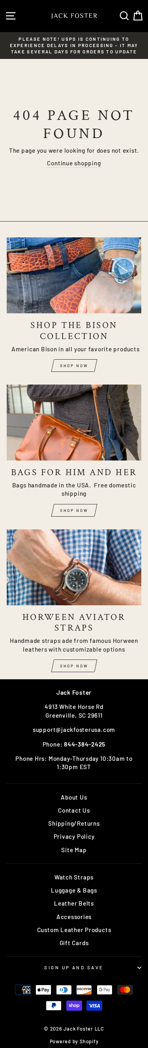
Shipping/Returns (73, 823)
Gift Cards (74, 942)
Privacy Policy (74, 836)
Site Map (73, 849)
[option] (74, 45)
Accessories (74, 916)
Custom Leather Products (74, 929)
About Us (74, 797)
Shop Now (74, 365)
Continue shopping (74, 163)
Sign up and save (73, 967)
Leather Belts (74, 903)
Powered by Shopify (74, 1041)
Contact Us (74, 810)
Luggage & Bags (74, 890)
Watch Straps (74, 877)
